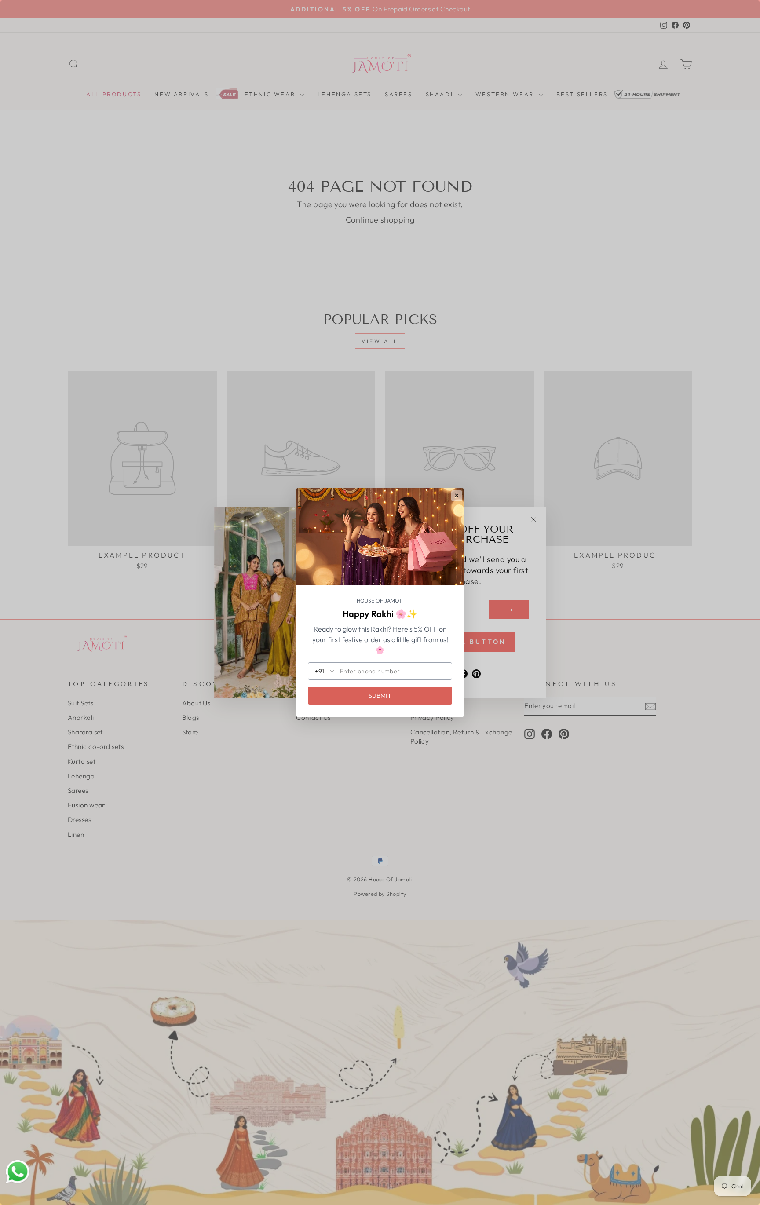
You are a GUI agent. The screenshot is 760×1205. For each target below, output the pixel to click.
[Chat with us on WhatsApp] (17, 1172)
